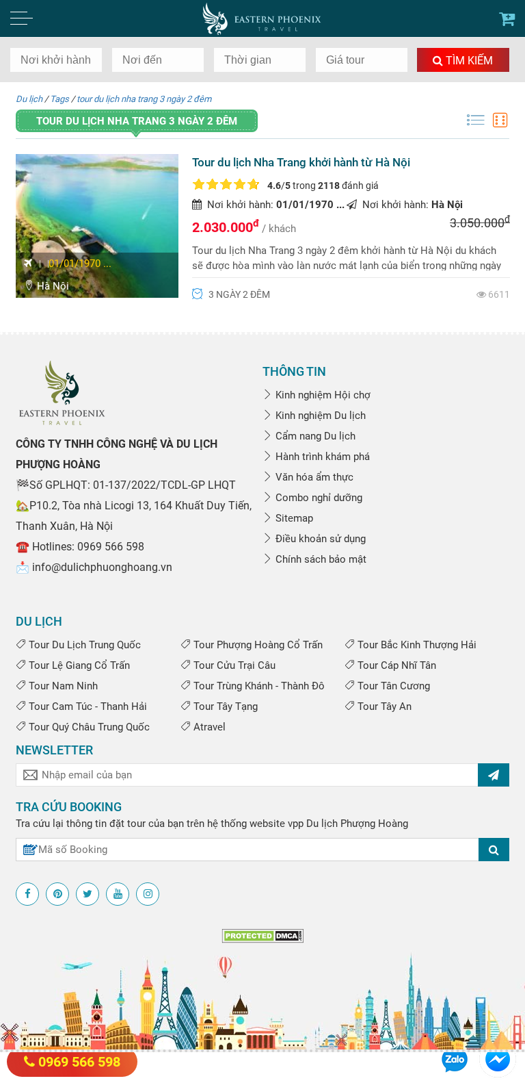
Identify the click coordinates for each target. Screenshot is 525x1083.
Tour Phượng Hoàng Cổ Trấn (257, 645)
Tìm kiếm (468, 60)
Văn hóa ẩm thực (313, 477)
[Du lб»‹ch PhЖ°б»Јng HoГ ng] (62, 392)
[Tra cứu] (494, 849)
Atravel (208, 727)
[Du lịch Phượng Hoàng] (262, 18)
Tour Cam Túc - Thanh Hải (86, 706)
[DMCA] (262, 935)
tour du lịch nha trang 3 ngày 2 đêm (144, 99)
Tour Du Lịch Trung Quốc (83, 645)
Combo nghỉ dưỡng (317, 498)
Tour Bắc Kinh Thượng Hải (415, 645)
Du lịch (29, 99)
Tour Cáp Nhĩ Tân (395, 665)
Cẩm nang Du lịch (314, 436)
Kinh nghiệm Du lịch (319, 415)
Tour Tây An (383, 706)
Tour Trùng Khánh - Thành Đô (258, 686)
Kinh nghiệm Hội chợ (322, 395)
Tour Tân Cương (392, 686)
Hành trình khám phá (321, 456)
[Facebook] (27, 894)
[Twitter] (87, 894)
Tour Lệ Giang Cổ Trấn (78, 665)
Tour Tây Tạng (224, 706)
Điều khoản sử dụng (319, 539)
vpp (296, 823)
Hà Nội (51, 286)
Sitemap (293, 518)
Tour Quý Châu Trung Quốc (88, 727)
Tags (59, 99)
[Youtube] (117, 894)
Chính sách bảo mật (319, 559)
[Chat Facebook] (497, 1058)
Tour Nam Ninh (62, 686)
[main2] (507, 19)
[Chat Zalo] (454, 1058)
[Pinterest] (57, 894)
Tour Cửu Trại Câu (233, 665)
